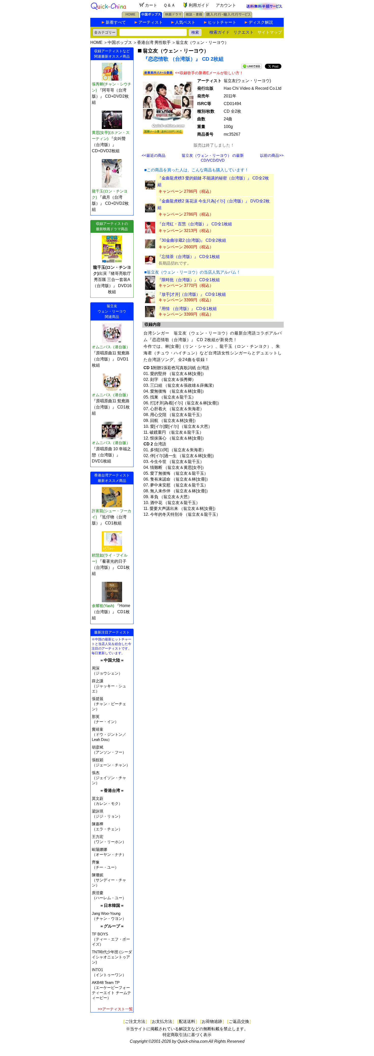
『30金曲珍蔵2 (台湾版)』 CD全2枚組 (191, 240)
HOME (96, 42)
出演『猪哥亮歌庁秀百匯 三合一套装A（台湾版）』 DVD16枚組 (112, 279)
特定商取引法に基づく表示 (187, 1035)
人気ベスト (185, 22)
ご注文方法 (135, 1021)
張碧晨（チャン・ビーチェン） (109, 704)
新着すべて (116, 22)
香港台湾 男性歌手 (154, 42)
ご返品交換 (239, 1021)
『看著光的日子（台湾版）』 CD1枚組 (111, 567)
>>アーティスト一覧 (115, 1009)
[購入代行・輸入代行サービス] (228, 16)
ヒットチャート (222, 22)
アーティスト (150, 22)
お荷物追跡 (212, 1021)
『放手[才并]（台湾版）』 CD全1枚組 (191, 294)
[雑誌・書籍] (194, 16)
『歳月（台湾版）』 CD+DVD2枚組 (110, 203)
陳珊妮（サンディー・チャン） (109, 880)
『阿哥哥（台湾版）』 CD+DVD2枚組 (110, 96)
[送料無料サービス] (264, 8)
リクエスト (243, 32)
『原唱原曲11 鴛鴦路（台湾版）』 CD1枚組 (111, 407)
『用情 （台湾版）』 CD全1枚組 (187, 308)
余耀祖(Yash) (103, 605)
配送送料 (187, 1021)
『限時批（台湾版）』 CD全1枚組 (188, 280)
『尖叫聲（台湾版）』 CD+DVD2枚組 (109, 144)
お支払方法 (162, 1021)
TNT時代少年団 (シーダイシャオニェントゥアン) (112, 957)
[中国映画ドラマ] (173, 16)
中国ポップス (120, 42)
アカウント (226, 5)
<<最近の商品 (153, 155)
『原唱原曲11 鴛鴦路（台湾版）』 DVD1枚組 (111, 359)
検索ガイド (219, 32)
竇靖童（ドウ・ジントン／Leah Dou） (109, 734)
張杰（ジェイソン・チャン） (109, 777)
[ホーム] (130, 16)
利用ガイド (199, 5)
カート (151, 5)
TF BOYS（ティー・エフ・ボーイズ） (111, 939)
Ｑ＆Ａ (169, 5)
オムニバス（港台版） (111, 347)
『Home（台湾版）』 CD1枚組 (111, 611)
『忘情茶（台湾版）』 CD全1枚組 (188, 256)
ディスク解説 (261, 22)
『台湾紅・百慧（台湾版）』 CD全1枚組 (194, 224)
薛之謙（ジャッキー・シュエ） (109, 686)
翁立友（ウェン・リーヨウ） (202, 42)
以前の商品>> (272, 155)
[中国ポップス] (151, 16)
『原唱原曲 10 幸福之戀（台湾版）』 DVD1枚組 (111, 455)
